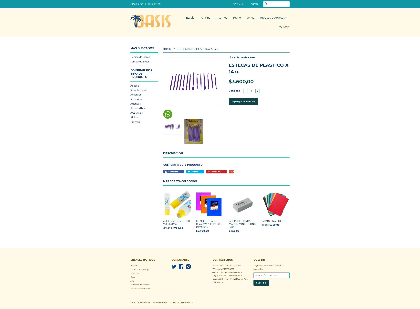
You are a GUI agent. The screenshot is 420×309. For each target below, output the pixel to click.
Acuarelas (135, 94)
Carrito (240, 4)
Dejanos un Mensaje (139, 269)
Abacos (134, 85)
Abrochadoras (138, 90)
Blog (132, 277)
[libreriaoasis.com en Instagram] (188, 268)
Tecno (237, 17)
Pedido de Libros (140, 57)
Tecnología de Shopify (183, 302)
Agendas (135, 103)
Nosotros (134, 273)
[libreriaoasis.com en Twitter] (173, 268)
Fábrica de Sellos (139, 61)
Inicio (167, 48)
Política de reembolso (140, 288)
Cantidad (234, 90)
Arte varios (136, 112)
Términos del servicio (139, 284)
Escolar (191, 17)
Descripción (173, 153)
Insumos (221, 17)
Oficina (205, 17)
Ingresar (254, 3)
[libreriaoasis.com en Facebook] (181, 268)
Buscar (133, 265)
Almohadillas (137, 108)
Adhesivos (136, 99)
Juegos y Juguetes (272, 17)
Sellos (250, 17)
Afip (132, 281)
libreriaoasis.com (164, 302)
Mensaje (284, 27)
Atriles (133, 117)
